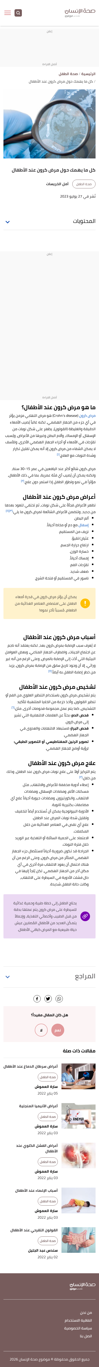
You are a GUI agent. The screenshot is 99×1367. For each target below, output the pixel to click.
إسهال (84, 524)
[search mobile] (18, 13)
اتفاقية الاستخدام (78, 1320)
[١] (58, 454)
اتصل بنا (86, 1336)
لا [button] (41, 1030)
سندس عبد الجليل (43, 1250)
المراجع (85, 976)
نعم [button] (58, 1030)
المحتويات (84, 221)
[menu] (7, 13)
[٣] (11, 510)
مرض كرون (87, 415)
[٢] (22, 480)
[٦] (13, 707)
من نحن (86, 1313)
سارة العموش (46, 1086)
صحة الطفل (84, 184)
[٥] (50, 671)
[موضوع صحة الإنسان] (80, 13)
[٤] (7, 510)
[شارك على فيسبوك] (37, 998)
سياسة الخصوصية (78, 1328)
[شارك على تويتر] (48, 998)
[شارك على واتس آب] (59, 998)
